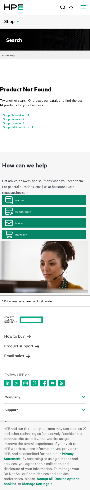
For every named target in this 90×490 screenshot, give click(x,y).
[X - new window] (16, 383)
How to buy (21, 234)
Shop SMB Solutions (16, 127)
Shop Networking (14, 115)
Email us (19, 223)
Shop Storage (12, 123)
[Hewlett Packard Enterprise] (13, 7)
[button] (84, 428)
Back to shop (8, 55)
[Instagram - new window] (25, 383)
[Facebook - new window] (43, 383)
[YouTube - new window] (52, 383)
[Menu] (83, 7)
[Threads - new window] (34, 383)
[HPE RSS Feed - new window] (61, 383)
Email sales (14, 355)
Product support (23, 211)
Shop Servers (11, 119)
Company (12, 397)
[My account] (70, 7)
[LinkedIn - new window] (7, 383)
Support (11, 410)
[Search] (62, 7)
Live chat (19, 200)
